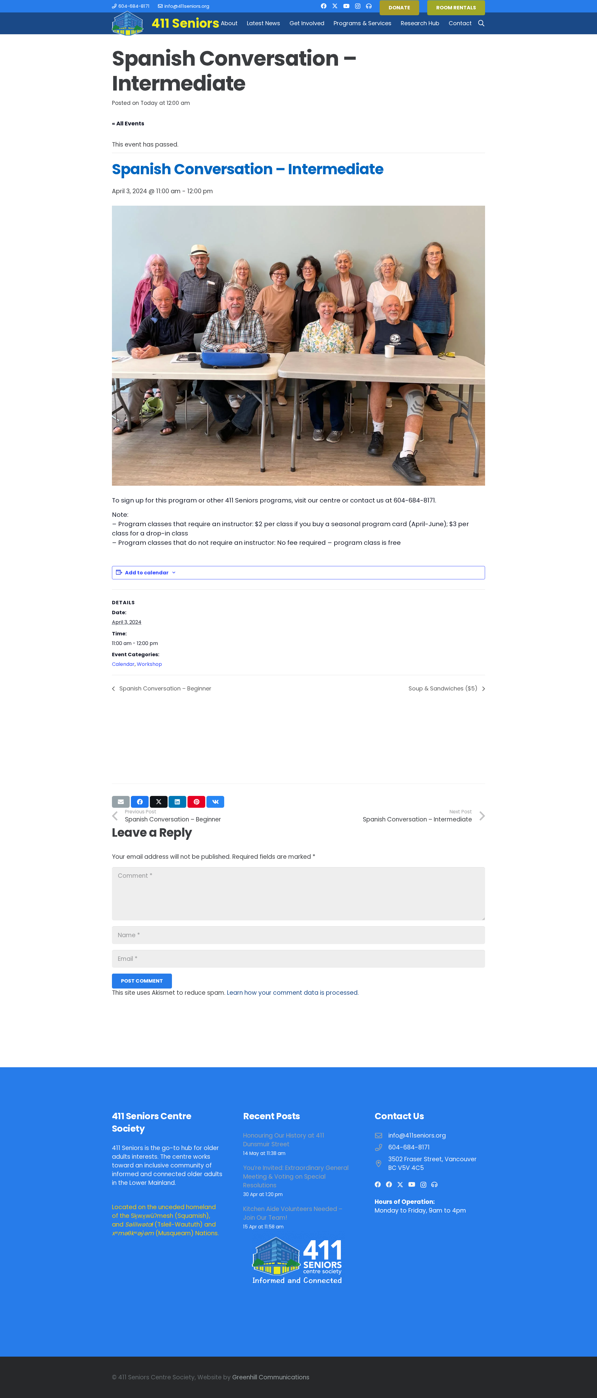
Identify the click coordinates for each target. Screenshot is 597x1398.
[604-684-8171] (382, 1147)
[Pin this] (196, 802)
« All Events (128, 123)
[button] (241, 23)
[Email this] (121, 802)
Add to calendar (147, 572)
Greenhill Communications (270, 1377)
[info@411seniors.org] (382, 1135)
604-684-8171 (409, 1147)
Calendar (123, 664)
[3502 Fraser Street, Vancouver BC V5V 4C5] (382, 1163)
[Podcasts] (369, 6)
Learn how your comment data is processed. (293, 993)
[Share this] (140, 802)
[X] (335, 6)
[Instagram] (357, 6)
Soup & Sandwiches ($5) (444, 688)
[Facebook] (323, 6)
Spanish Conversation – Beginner (164, 688)
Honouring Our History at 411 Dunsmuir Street (283, 1139)
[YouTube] (346, 6)
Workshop (149, 664)
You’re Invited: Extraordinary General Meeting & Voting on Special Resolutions (296, 1177)
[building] (127, 23)
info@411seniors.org (417, 1135)
